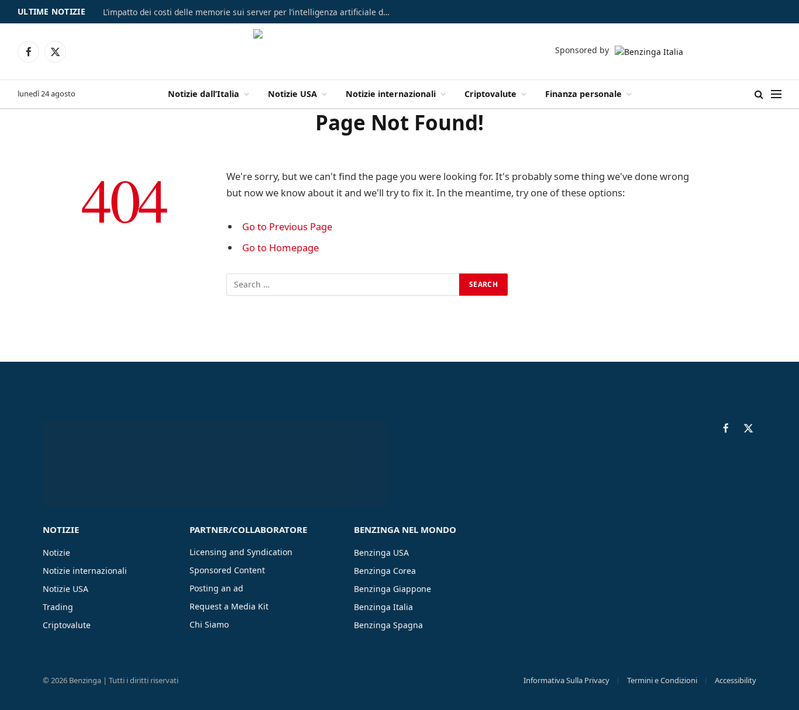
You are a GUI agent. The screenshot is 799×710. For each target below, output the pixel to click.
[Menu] (776, 94)
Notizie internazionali (391, 93)
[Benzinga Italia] (399, 51)
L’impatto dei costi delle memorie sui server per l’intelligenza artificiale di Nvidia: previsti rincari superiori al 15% (249, 12)
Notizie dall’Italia (203, 93)
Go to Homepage (280, 247)
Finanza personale (583, 93)
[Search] (759, 94)
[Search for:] (343, 284)
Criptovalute (490, 93)
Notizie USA (292, 93)
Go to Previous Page (287, 226)
